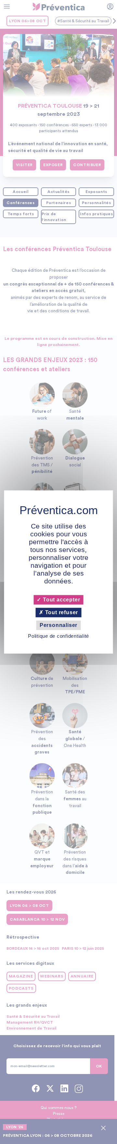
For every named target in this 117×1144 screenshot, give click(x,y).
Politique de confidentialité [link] (58, 636)
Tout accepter (60, 599)
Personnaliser (58, 625)
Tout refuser (61, 612)
